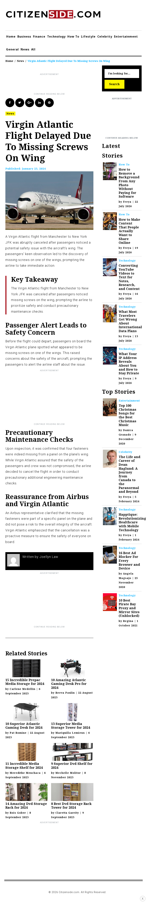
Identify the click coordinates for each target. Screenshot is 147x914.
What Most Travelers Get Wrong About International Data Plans (130, 321)
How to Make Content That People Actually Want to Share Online (129, 231)
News (25, 49)
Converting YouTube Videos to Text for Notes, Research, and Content (129, 277)
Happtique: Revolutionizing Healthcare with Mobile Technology (132, 522)
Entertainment (126, 36)
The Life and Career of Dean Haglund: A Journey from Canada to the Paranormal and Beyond (129, 474)
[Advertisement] (70, 84)
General (12, 49)
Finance (39, 36)
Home (11, 36)
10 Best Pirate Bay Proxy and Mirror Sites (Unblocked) (129, 608)
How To (73, 36)
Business (24, 36)
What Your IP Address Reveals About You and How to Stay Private (129, 363)
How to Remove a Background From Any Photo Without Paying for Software (129, 183)
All (33, 49)
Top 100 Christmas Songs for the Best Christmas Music (127, 415)
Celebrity (104, 36)
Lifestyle (88, 36)
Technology (56, 36)
